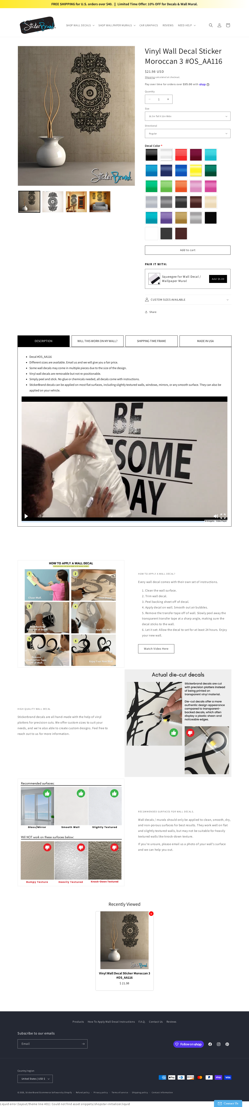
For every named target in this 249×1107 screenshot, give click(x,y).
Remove (151, 913)
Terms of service (120, 1092)
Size (147, 108)
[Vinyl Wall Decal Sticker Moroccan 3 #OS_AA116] (124, 940)
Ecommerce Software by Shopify (55, 1092)
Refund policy (83, 1092)
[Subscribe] (83, 1043)
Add (218, 279)
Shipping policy (140, 1092)
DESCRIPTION (43, 341)
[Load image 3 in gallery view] (76, 202)
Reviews (171, 1021)
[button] (80, 25)
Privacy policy (101, 1092)
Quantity (150, 91)
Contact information (162, 1092)
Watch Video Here (156, 648)
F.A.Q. (142, 1021)
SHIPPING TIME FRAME (151, 341)
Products (78, 1021)
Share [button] (153, 312)
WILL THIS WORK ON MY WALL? (97, 341)
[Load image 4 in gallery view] (100, 202)
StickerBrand (32, 1092)
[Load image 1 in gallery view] (29, 202)
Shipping (150, 77)
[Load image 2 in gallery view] (53, 202)
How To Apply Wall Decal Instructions (111, 1021)
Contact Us (156, 1021)
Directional (151, 125)
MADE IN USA (205, 341)
